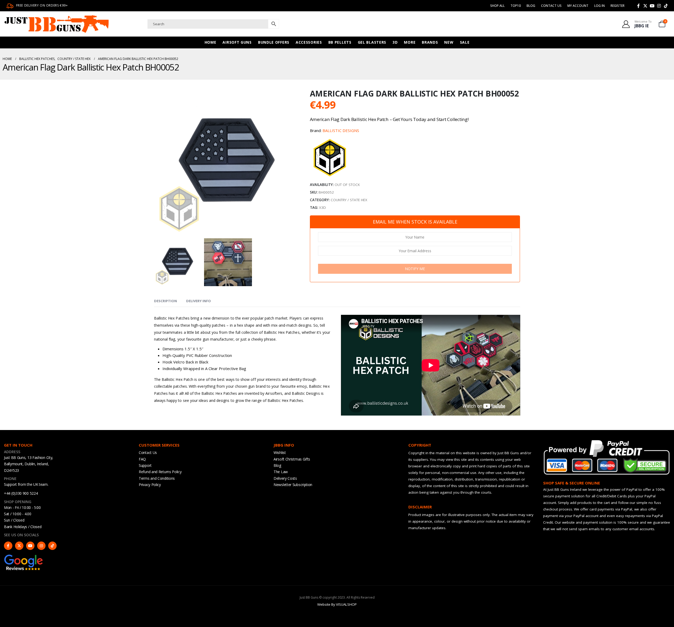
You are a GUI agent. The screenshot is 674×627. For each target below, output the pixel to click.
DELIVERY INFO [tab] (198, 301)
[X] (645, 5)
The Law (281, 471)
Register (618, 5)
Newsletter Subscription (293, 484)
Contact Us (551, 5)
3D (395, 42)
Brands (430, 42)
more (409, 42)
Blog (531, 5)
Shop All (497, 5)
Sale (465, 42)
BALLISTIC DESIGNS (341, 130)
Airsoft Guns (236, 42)
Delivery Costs (285, 478)
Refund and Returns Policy (160, 471)
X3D (322, 207)
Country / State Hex (349, 200)
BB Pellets (339, 42)
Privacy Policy (150, 484)
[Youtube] (652, 5)
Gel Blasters (372, 42)
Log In (599, 5)
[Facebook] (638, 5)
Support (145, 465)
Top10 (516, 5)
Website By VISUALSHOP (337, 604)
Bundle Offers (273, 42)
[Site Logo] (56, 24)
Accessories (309, 42)
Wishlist (280, 452)
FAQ (142, 459)
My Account (577, 5)
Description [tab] (165, 301)
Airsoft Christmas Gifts (292, 459)
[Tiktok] (665, 5)
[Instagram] (659, 5)
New (448, 42)
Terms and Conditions (157, 478)
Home (210, 42)
